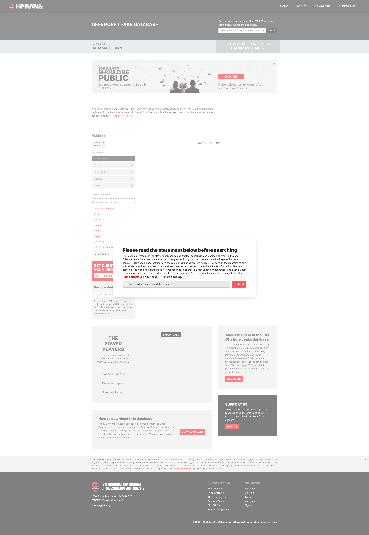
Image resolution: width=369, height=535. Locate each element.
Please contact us (132, 276)
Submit (239, 284)
